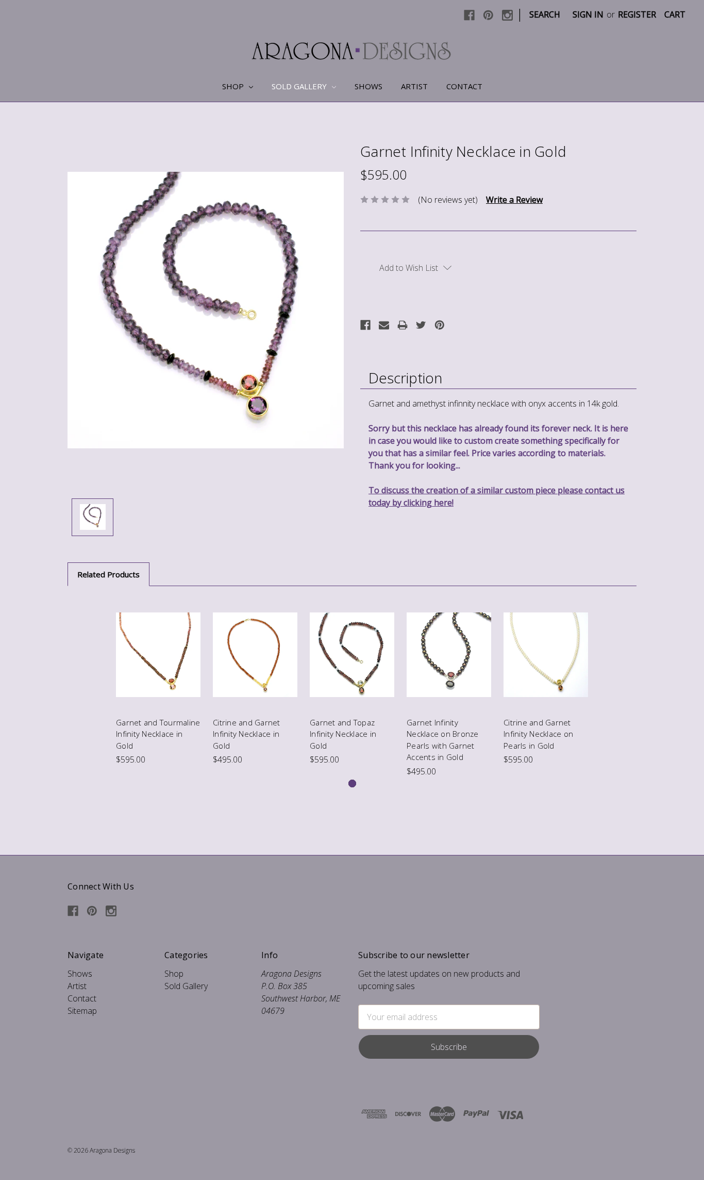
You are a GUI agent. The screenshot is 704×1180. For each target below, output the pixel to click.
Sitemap (82, 1010)
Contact (464, 86)
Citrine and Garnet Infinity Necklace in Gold (246, 734)
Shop (234, 86)
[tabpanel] (158, 682)
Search (544, 14)
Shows (368, 86)
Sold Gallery (300, 86)
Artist (414, 86)
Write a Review (514, 199)
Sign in (588, 14)
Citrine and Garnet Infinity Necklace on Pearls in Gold (538, 734)
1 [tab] (352, 783)
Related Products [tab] (108, 574)
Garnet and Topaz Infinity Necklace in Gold (343, 734)
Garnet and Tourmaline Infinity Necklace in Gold (158, 734)
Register (637, 14)
